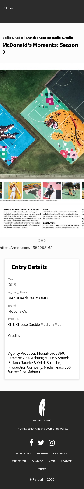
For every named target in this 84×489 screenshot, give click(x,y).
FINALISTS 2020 (60, 453)
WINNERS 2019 (19, 461)
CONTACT (42, 469)
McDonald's (17, 311)
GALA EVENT (37, 461)
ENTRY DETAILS (23, 453)
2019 (12, 284)
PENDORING (42, 453)
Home (8, 8)
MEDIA (52, 461)
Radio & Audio (12, 37)
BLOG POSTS (66, 461)
